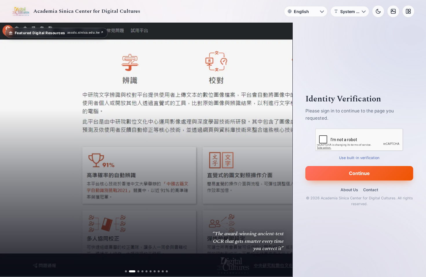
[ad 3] (136, 271)
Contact (370, 189)
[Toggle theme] (378, 11)
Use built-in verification (359, 158)
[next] (282, 149)
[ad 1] (126, 271)
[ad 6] (151, 271)
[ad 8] (159, 271)
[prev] (10, 149)
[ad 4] (142, 271)
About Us (349, 189)
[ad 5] (146, 271)
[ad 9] (163, 271)
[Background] (393, 11)
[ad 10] (167, 271)
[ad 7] (155, 271)
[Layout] (408, 11)
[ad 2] (130, 271)
